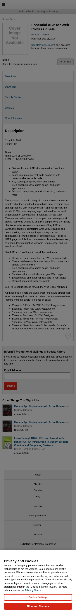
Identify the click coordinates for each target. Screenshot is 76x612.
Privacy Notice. (33, 590)
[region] (38, 581)
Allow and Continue (38, 606)
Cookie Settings (38, 597)
